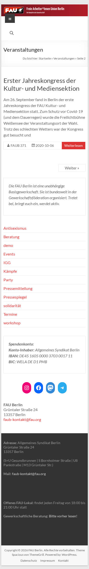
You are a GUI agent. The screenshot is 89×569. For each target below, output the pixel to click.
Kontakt (63, 560)
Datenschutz (29, 560)
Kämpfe (10, 271)
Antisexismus (14, 228)
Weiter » (72, 167)
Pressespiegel (15, 297)
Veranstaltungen (64, 58)
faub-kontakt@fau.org (22, 419)
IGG (7, 262)
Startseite (45, 58)
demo (8, 245)
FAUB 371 (18, 145)
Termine (10, 314)
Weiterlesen (73, 145)
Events (9, 254)
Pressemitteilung (17, 288)
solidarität (12, 305)
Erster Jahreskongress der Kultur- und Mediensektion (41, 84)
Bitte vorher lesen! (63, 516)
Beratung (11, 236)
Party (8, 279)
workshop (12, 322)
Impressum (47, 560)
